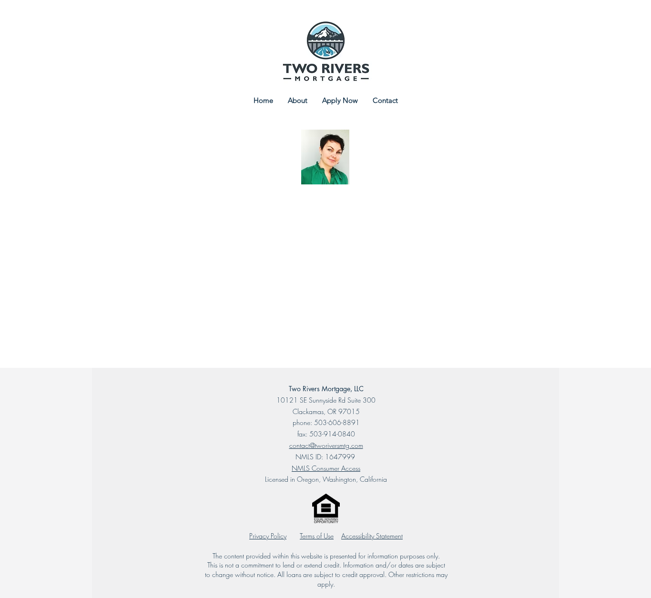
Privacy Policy (267, 535)
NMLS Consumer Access (326, 468)
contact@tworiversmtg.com (326, 445)
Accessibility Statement (372, 535)
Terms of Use (317, 535)
